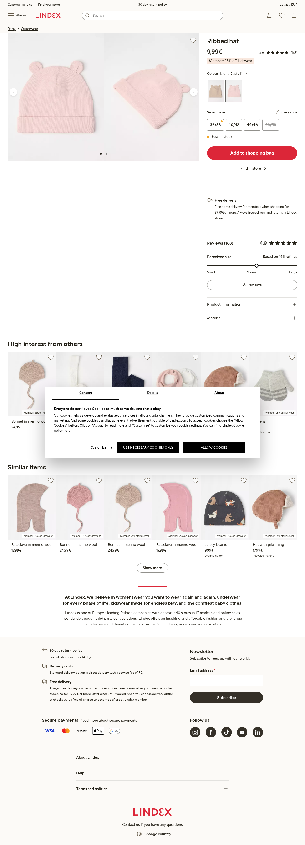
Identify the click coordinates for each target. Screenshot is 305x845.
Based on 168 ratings (280, 256)
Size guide (288, 112)
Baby (12, 29)
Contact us (131, 824)
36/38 (215, 124)
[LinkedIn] (258, 732)
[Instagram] (195, 732)
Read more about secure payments (108, 720)
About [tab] (219, 393)
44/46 (252, 124)
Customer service (20, 5)
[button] (56, 97)
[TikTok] (226, 732)
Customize (99, 447)
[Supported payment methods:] (115, 731)
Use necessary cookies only (148, 447)
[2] (106, 153)
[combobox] (152, 15)
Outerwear (29, 29)
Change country (157, 834)
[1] (101, 153)
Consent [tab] (85, 393)
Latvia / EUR (288, 5)
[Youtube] (242, 732)
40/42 (234, 124)
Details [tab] (152, 393)
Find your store (49, 5)
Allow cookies (214, 447)
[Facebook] (211, 732)
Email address (202, 670)
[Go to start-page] (48, 15)
